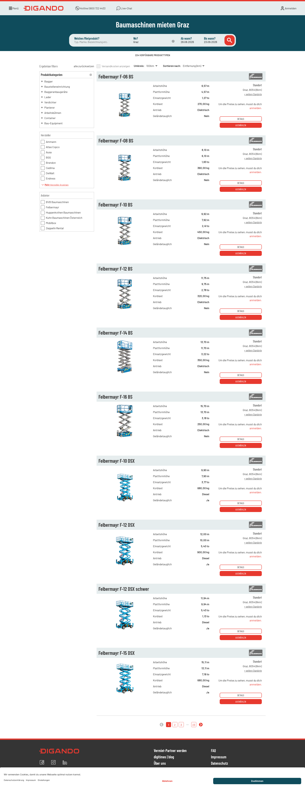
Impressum (218, 757)
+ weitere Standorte (253, 94)
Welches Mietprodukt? (86, 38)
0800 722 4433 (96, 8)
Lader (47, 97)
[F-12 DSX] (125, 566)
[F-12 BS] (125, 309)
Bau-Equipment (53, 123)
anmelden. (256, 108)
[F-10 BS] (125, 245)
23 (193, 724)
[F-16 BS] (125, 438)
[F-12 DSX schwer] (125, 630)
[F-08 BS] (125, 181)
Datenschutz (219, 763)
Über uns (160, 763)
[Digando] (44, 8)
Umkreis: (139, 65)
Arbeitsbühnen (52, 112)
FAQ (213, 751)
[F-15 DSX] (125, 694)
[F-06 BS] (125, 117)
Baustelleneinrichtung (57, 86)
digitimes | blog (164, 757)
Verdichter (50, 102)
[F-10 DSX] (125, 502)
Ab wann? (186, 38)
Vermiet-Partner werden (170, 751)
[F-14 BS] (125, 374)
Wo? (135, 38)
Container (50, 118)
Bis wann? (209, 38)
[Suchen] (229, 40)
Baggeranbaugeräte (56, 91)
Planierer (49, 107)
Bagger (48, 81)
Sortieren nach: (172, 65)
